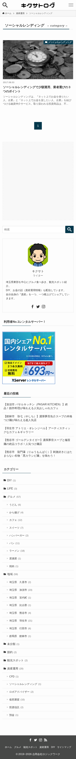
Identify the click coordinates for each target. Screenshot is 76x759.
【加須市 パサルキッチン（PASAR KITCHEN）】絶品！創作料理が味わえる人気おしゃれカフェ (36, 406)
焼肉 (13, 566)
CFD (14, 676)
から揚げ (16, 512)
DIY (11, 480)
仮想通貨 (17, 699)
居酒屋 (15, 558)
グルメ (14, 496)
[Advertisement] (38, 181)
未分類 (13, 644)
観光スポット (17, 660)
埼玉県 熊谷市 (20, 612)
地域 (12, 574)
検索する (69, 229)
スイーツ (16, 527)
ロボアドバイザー (21, 691)
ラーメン (17, 550)
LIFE (12, 488)
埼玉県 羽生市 (20, 620)
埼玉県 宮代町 (20, 597)
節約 (12, 652)
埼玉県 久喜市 (20, 582)
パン (14, 543)
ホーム (8, 747)
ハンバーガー (18, 535)
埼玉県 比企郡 (20, 605)
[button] (5, 5)
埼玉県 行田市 (20, 628)
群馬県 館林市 (20, 636)
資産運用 (15, 668)
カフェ (15, 520)
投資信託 (16, 707)
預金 (13, 715)
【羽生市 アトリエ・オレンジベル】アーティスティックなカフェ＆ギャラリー (37, 430)
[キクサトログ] (38, 5)
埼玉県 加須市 (20, 589)
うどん (15, 504)
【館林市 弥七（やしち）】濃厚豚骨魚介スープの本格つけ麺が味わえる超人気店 (38, 418)
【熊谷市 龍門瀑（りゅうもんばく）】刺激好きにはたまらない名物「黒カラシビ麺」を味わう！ (38, 453)
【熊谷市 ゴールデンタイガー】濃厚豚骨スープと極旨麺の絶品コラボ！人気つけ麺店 (37, 441)
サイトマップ (64, 747)
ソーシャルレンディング (25, 684)
